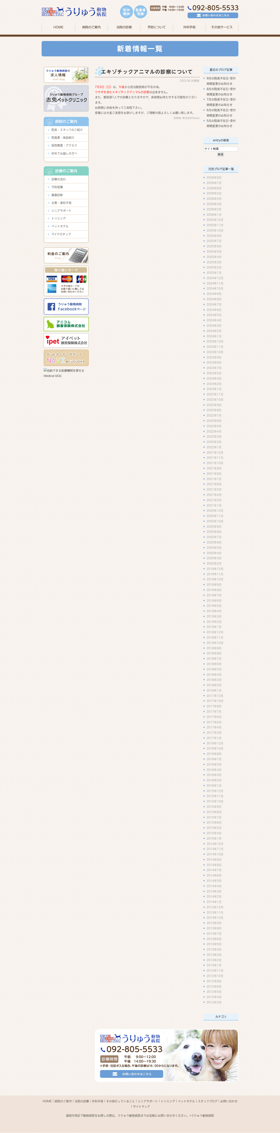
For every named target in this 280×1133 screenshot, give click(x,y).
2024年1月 (214, 336)
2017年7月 (214, 711)
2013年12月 (215, 907)
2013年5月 (214, 944)
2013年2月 (214, 959)
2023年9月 (214, 357)
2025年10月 (215, 230)
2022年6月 (214, 420)
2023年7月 (214, 367)
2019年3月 (214, 616)
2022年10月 (215, 399)
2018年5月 (214, 669)
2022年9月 (214, 404)
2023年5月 (214, 373)
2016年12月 (215, 743)
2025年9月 (214, 235)
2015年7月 (214, 817)
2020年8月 (214, 531)
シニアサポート (61, 210)
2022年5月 (214, 425)
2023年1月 (214, 389)
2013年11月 (215, 912)
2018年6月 (214, 664)
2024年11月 (215, 283)
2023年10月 (215, 351)
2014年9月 (214, 859)
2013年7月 (214, 933)
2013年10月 (215, 917)
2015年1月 (214, 838)
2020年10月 (215, 521)
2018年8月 (214, 653)
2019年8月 (214, 590)
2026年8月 (214, 177)
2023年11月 (215, 346)
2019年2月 (214, 621)
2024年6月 (214, 309)
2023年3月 (214, 378)
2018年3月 (214, 679)
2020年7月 (214, 537)
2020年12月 (215, 510)
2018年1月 (214, 690)
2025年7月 (214, 241)
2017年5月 (214, 722)
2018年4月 (214, 674)
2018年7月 (214, 658)
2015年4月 (214, 833)
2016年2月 (214, 780)
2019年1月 (214, 626)
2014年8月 (214, 864)
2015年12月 (215, 790)
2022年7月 (214, 415)
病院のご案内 (63, 1101)
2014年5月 (214, 880)
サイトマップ (141, 1106)
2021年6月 (214, 484)
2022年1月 (214, 447)
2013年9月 (214, 923)
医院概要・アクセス (64, 145)
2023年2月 (214, 383)
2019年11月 (215, 574)
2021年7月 (214, 478)
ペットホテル (59, 226)
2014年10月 (215, 854)
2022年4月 (214, 431)
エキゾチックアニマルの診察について (147, 71)
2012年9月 (214, 981)
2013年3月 (214, 954)
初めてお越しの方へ (64, 153)
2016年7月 (214, 759)
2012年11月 (215, 970)
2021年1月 (214, 505)
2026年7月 (214, 182)
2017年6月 (214, 716)
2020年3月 (214, 558)
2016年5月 (214, 764)
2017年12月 (215, 695)
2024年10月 (215, 288)
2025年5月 (214, 251)
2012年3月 (214, 1002)
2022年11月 (215, 394)
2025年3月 (214, 262)
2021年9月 (214, 468)
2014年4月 (214, 885)
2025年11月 (215, 225)
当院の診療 (124, 27)
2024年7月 (214, 304)
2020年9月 (214, 526)
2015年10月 (215, 801)
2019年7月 (214, 595)
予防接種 (57, 187)
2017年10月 (215, 700)
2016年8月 (214, 753)
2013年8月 (214, 928)
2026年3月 (214, 204)
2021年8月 (214, 473)
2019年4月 (214, 611)
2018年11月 (215, 637)
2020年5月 (214, 547)
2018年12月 (215, 632)
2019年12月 (215, 568)
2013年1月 (214, 965)
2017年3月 (214, 732)
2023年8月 (214, 362)
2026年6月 (214, 188)
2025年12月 (215, 219)
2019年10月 (215, 579)
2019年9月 (214, 584)
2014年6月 (214, 875)
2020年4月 (214, 552)
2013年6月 (214, 938)
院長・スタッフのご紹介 (67, 129)
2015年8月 (214, 811)
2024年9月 (214, 293)
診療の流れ (58, 179)
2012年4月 (214, 997)
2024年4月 (214, 320)
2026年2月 (214, 209)
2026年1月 (214, 214)
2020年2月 (214, 563)
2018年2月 (214, 685)
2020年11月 (215, 516)
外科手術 (97, 1101)
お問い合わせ (229, 1101)
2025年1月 (214, 272)
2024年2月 (214, 330)
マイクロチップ (61, 234)
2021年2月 (214, 500)
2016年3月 (214, 775)
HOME (58, 27)
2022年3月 (214, 436)
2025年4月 (214, 256)
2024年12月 (215, 277)
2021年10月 (215, 463)
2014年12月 (215, 843)
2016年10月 (215, 748)
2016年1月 (214, 785)
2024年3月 (214, 325)
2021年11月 (215, 457)
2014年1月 (214, 901)
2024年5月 (214, 315)
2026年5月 (214, 193)
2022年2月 (214, 441)
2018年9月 (214, 648)
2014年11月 (215, 849)
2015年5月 (214, 827)
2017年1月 (214, 737)
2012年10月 (215, 975)
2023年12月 (215, 341)
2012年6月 (214, 986)
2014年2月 (214, 896)
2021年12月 (215, 452)
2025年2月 (214, 267)
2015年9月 (214, 806)
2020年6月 (214, 542)
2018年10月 (215, 642)
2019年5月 (214, 605)
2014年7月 (214, 870)
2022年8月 (214, 410)
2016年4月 (214, 769)
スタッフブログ (207, 1101)
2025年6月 (214, 246)
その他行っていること (120, 1101)
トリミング (58, 218)
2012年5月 (214, 991)
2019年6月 (214, 600)
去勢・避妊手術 (61, 202)
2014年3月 (214, 891)
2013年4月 (214, 949)
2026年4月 (214, 198)
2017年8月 (214, 706)
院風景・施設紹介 (62, 137)
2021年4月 (214, 494)
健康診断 (57, 195)
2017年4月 (214, 727)
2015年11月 (215, 796)
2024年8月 (214, 299)
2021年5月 (214, 489)
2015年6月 (214, 822)
